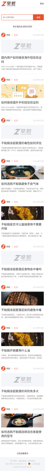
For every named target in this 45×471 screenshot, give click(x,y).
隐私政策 (22, 461)
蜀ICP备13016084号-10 (16, 464)
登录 (42, 3)
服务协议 (31, 461)
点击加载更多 (22, 453)
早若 (8, 35)
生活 (16, 35)
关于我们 (14, 461)
